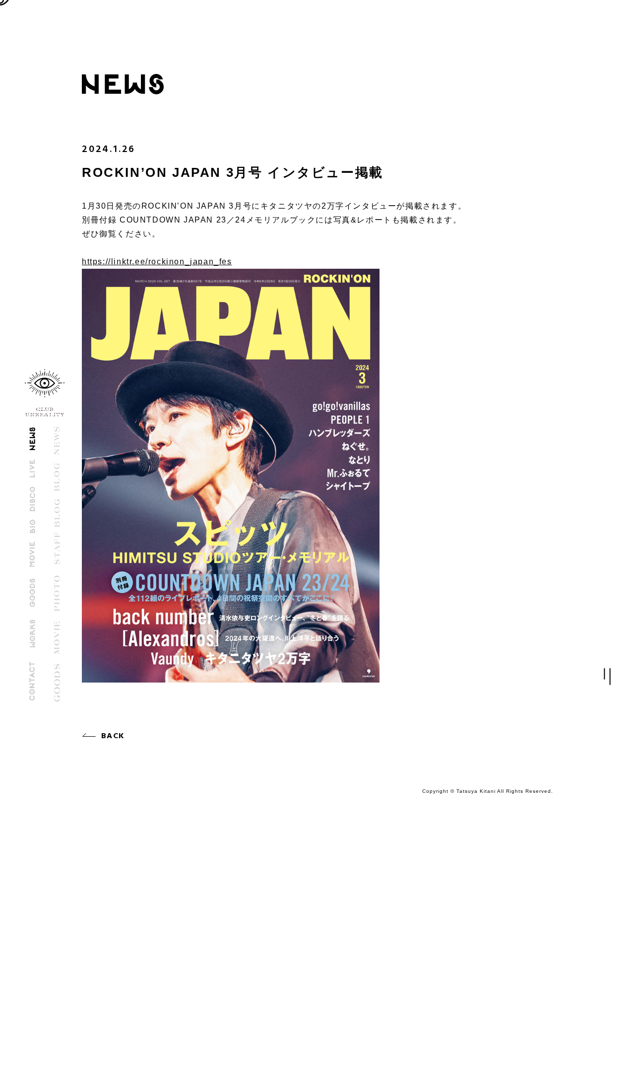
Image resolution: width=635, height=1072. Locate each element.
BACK (113, 736)
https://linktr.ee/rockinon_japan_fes (157, 261)
